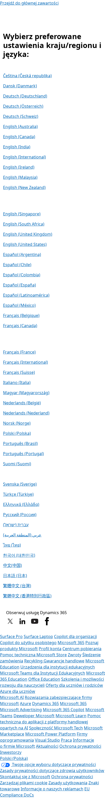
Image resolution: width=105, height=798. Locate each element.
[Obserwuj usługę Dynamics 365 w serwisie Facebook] (47, 621)
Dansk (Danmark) (20, 86)
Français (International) (25, 362)
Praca (66, 740)
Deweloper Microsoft (34, 716)
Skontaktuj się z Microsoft (25, 776)
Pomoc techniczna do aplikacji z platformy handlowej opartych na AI (50, 722)
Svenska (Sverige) (20, 484)
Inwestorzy (10, 752)
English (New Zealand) (24, 187)
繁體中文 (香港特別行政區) (27, 596)
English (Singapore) (22, 214)
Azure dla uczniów (17, 691)
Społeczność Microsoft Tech (56, 728)
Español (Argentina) (22, 254)
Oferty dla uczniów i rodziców (74, 685)
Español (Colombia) (21, 275)
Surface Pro (11, 636)
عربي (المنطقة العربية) (22, 535)
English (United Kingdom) (27, 234)
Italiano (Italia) (17, 382)
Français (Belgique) (21, 315)
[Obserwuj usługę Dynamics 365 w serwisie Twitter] (10, 621)
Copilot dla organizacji (75, 636)
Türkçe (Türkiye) (18, 494)
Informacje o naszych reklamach (52, 789)
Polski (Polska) (17, 433)
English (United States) (25, 244)
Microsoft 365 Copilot (63, 709)
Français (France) (19, 352)
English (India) (16, 147)
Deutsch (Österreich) (23, 106)
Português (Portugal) (23, 453)
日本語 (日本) (15, 575)
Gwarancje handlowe (64, 661)
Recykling (34, 661)
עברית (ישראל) (16, 525)
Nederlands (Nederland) (26, 413)
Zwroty (74, 655)
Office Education (44, 679)
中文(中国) (12, 565)
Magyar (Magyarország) (26, 392)
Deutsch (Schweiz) (20, 116)
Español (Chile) (17, 264)
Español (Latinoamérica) (26, 295)
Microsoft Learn (71, 716)
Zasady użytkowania (67, 783)
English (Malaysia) (20, 177)
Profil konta (50, 648)
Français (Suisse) (19, 372)
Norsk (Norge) (17, 423)
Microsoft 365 (71, 642)
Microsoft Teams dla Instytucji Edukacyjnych (42, 673)
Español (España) (19, 285)
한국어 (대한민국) (19, 555)
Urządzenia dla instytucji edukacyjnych (57, 667)
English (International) (24, 157)
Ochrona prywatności (80, 746)
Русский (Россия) (19, 514)
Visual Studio (47, 740)
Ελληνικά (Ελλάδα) (21, 504)
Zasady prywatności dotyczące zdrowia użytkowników (52, 770)
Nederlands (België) (22, 403)
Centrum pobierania (81, 648)
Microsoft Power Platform (50, 734)
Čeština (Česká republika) (27, 75)
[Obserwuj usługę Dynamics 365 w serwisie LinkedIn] (22, 621)
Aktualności (47, 746)
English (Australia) (20, 126)
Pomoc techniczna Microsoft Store (33, 655)
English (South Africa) (23, 224)
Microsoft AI (12, 697)
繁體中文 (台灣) (17, 585)
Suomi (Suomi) (17, 464)
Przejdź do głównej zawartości (29, 3)
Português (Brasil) (20, 443)
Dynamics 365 (45, 703)
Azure (25, 703)
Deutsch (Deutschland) (25, 96)
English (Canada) (19, 136)
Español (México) (19, 305)
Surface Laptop (38, 636)
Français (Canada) (20, 325)
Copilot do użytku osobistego (28, 642)
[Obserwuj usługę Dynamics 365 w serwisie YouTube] (35, 621)
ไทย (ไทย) (12, 545)
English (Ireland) (18, 167)
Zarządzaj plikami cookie (23, 783)
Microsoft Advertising (21, 709)
